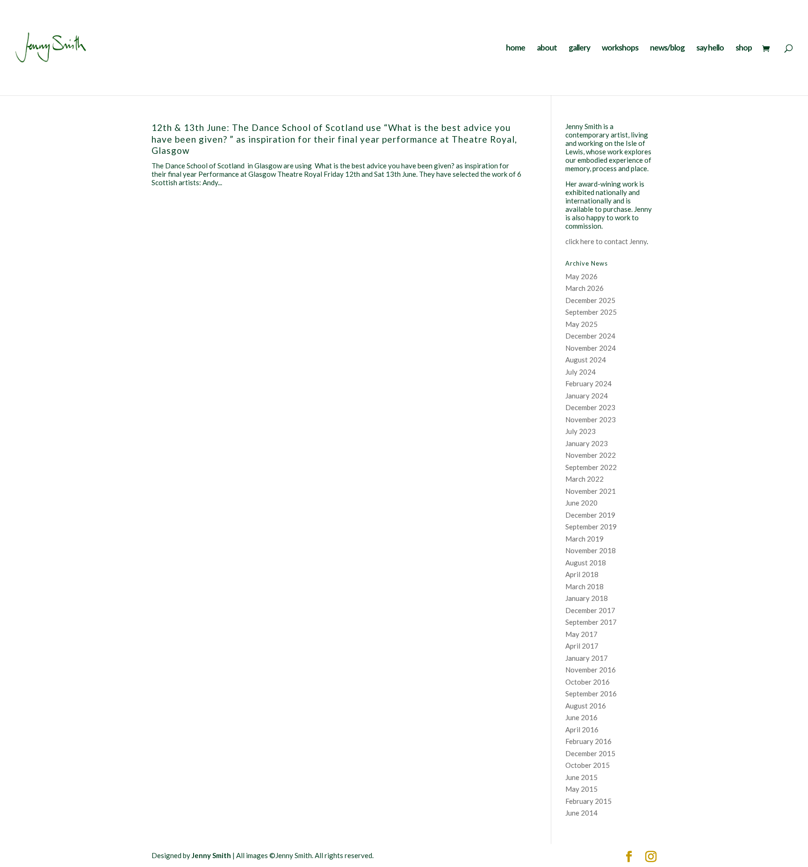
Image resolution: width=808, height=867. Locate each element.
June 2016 (581, 717)
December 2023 (590, 407)
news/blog (667, 48)
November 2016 (590, 669)
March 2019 (584, 539)
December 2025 (590, 300)
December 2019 (590, 515)
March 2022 (584, 479)
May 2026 (581, 276)
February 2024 (588, 383)
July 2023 (580, 431)
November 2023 (590, 419)
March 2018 (584, 586)
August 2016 (585, 705)
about (547, 48)
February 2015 (588, 801)
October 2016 (587, 682)
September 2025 (591, 312)
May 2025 (581, 324)
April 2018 (582, 574)
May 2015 (581, 789)
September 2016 (591, 693)
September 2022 (591, 467)
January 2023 (586, 443)
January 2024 (586, 395)
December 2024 (590, 336)
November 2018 (590, 550)
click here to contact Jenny (606, 241)
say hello (710, 48)
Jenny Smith (211, 855)
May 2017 (581, 634)
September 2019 (591, 526)
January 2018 (586, 598)
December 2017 (590, 610)
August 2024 (585, 359)
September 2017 (591, 622)
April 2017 (582, 646)
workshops (620, 48)
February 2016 (588, 741)
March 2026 (584, 288)
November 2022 (590, 455)
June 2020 (581, 503)
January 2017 (586, 658)
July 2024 (580, 372)
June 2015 (581, 777)
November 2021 (590, 491)
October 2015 (587, 765)
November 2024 (590, 348)
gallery (579, 48)
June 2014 (581, 813)
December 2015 (590, 753)
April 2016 (582, 729)
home (515, 48)
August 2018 (585, 562)
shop (744, 48)
